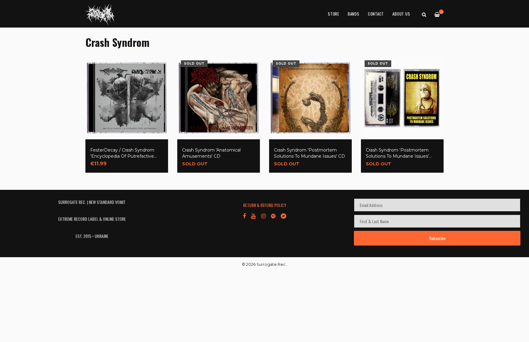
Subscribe (437, 238)
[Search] (424, 14)
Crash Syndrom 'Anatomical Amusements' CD (211, 153)
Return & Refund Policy (264, 205)
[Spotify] (273, 216)
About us (401, 14)
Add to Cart (108, 159)
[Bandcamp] (283, 216)
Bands (353, 14)
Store (333, 14)
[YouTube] (253, 216)
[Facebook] (244, 216)
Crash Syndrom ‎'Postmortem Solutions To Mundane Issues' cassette (397, 153)
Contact (376, 14)
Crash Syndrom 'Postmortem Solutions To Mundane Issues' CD (309, 153)
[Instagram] (263, 216)
